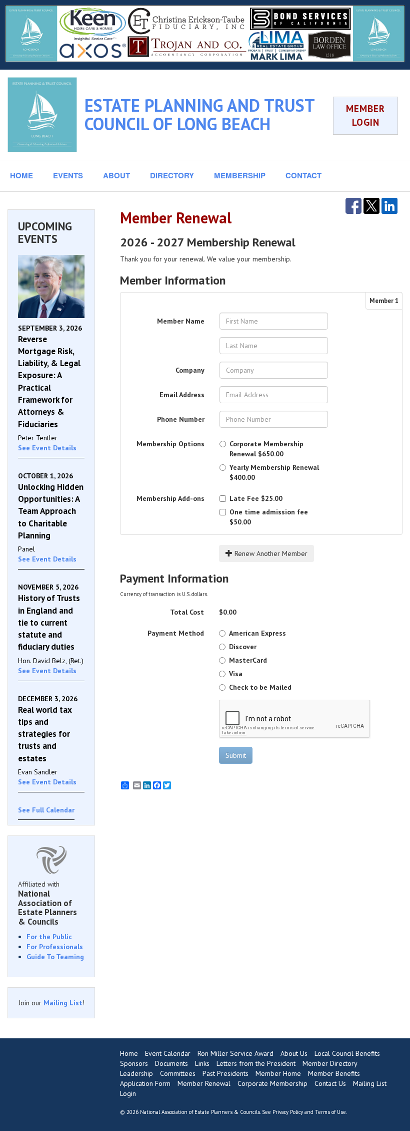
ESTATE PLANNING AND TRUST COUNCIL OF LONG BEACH (199, 114)
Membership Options (170, 443)
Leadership (136, 1073)
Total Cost (187, 612)
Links (202, 1063)
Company (190, 370)
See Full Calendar (46, 809)
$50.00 (269, 516)
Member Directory (330, 1063)
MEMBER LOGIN (365, 115)
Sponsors (134, 1063)
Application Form (145, 1083)
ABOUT (116, 175)
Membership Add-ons (170, 498)
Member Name (180, 321)
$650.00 (267, 448)
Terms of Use (330, 1111)
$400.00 (274, 472)
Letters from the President (256, 1063)
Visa (235, 673)
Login (128, 1093)
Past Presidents (225, 1073)
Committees (178, 1073)
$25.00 (256, 498)
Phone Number (180, 419)
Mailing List (63, 1002)
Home (129, 1053)
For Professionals (54, 946)
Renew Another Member (270, 553)
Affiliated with (47, 903)
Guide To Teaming (55, 956)
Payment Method (176, 633)
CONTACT (304, 175)
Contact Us (330, 1083)
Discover (242, 646)
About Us (294, 1053)
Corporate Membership (273, 1083)
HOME (21, 175)
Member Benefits (334, 1073)
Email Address (182, 394)
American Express (257, 633)
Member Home (278, 1073)
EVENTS (68, 175)
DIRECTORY (172, 175)
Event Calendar (167, 1053)
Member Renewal (204, 1083)
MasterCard (248, 660)
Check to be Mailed (260, 687)
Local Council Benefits (347, 1053)
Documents (171, 1063)
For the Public (49, 936)
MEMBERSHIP (240, 175)
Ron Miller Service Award (236, 1053)
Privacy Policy (287, 1111)
